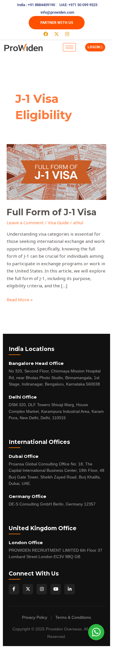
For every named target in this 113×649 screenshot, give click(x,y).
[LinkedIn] (69, 589)
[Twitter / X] (28, 589)
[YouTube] (55, 589)
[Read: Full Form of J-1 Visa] (56, 171)
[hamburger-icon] (69, 47)
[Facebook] (14, 589)
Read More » (20, 299)
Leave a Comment (25, 222)
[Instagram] (42, 589)
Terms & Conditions (73, 617)
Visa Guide (58, 222)
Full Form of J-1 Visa (51, 212)
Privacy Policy (34, 617)
